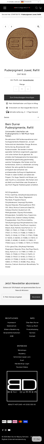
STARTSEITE (15, 14)
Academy (22, 353)
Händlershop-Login (22, 364)
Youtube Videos (22, 367)
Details (6, 117)
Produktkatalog (32, 329)
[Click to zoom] (38, 26)
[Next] (11, 26)
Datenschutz (11, 326)
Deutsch (27, 2)
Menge (22, 84)
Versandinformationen (11, 333)
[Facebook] (3, 430)
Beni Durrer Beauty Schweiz (18, 437)
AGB (11, 336)
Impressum (12, 322)
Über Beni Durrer (32, 322)
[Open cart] (40, 8)
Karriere (32, 333)
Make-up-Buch (32, 326)
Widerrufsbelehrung (11, 329)
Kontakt (32, 336)
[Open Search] (36, 8)
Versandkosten (28, 80)
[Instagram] (5, 430)
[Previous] (5, 26)
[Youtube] (9, 430)
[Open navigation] (7, 8)
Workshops (22, 350)
